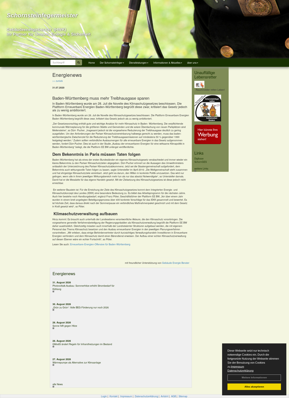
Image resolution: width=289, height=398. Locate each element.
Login (104, 396)
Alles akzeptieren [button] (254, 386)
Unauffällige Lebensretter (205, 74)
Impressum (237, 366)
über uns (192, 62)
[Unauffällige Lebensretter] (210, 84)
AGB (173, 396)
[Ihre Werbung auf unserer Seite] (210, 134)
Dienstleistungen (138, 62)
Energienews (64, 273)
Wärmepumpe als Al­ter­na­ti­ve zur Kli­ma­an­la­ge (77, 362)
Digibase (199, 158)
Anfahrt (164, 396)
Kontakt (114, 396)
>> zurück (57, 80)
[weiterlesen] (85, 291)
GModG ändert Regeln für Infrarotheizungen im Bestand (82, 344)
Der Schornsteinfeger (111, 62)
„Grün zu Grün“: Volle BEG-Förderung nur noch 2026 (81, 307)
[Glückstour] (210, 108)
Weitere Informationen (254, 377)
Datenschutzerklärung (240, 370)
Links (199, 153)
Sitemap (183, 396)
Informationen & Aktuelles (166, 62)
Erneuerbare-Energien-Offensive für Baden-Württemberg (100, 244)
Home (91, 62)
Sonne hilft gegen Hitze (65, 325)
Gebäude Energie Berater (175, 262)
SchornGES (200, 161)
